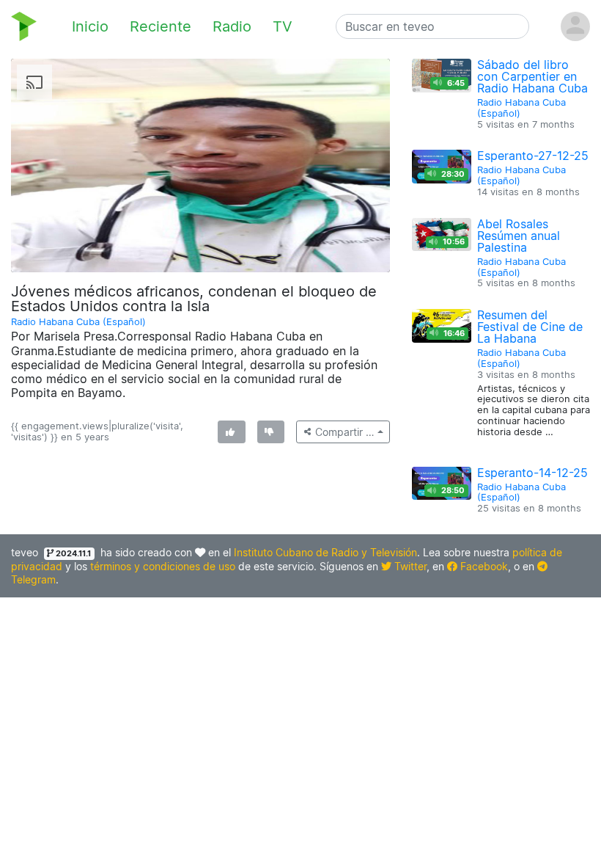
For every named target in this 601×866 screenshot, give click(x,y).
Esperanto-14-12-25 (532, 472)
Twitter (409, 566)
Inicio (90, 26)
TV (282, 26)
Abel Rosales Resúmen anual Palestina (518, 235)
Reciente (160, 26)
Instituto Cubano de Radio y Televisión (325, 552)
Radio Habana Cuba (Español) (78, 321)
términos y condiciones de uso (162, 566)
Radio (232, 26)
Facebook (482, 566)
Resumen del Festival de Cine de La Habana (530, 327)
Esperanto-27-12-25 (533, 155)
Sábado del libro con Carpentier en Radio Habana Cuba (532, 76)
